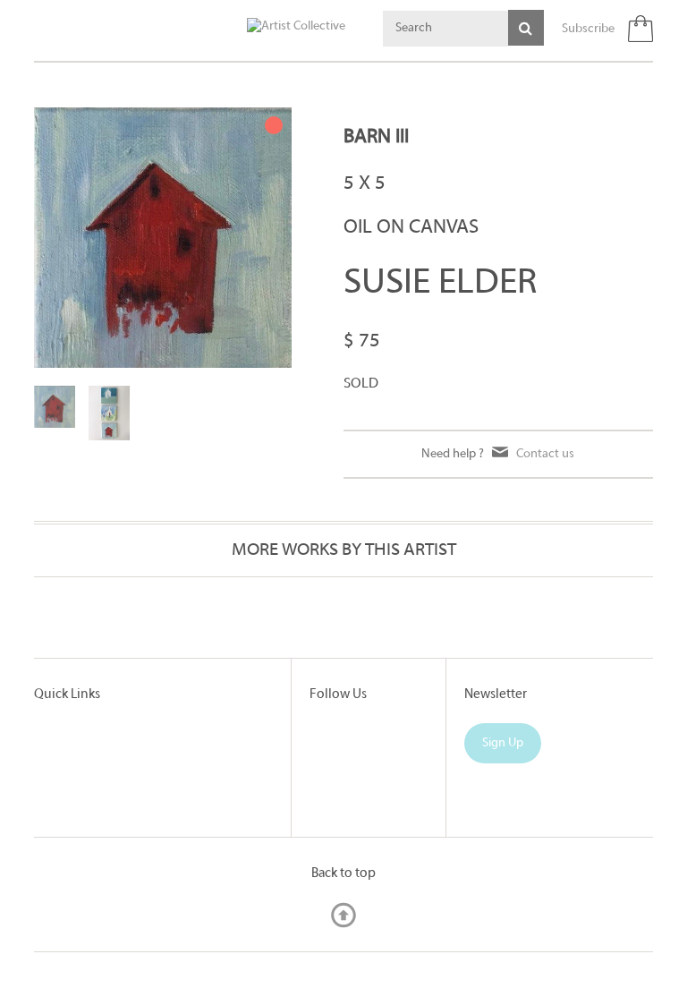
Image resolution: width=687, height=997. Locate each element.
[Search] (526, 28)
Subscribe (588, 29)
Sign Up (502, 743)
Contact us (545, 454)
